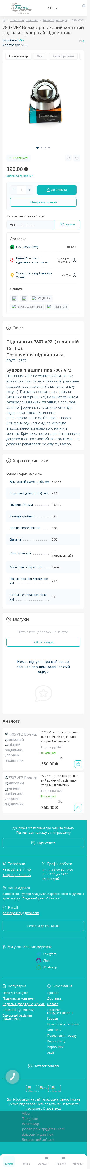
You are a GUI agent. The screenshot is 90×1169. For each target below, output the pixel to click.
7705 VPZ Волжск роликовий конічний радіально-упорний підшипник (60, 736)
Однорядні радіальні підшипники (18, 1017)
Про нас (53, 993)
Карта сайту (56, 1041)
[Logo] (21, 8)
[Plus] (29, 189)
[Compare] (6, 746)
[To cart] (78, 764)
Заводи (52, 1018)
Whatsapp (50, 967)
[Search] (74, 8)
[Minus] (13, 189)
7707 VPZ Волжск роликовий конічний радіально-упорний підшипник (60, 780)
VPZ (21, 40)
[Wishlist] (6, 740)
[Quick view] (6, 734)
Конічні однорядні (55, 20)
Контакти (54, 1030)
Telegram (49, 954)
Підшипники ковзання (19, 998)
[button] (37, 148)
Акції (50, 1052)
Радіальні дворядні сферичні (24, 1004)
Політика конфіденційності (60, 1011)
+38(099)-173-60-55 (17, 875)
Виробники (55, 1047)
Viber (46, 960)
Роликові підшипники (24, 20)
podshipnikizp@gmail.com (21, 913)
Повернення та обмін (63, 1024)
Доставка (54, 998)
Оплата (52, 1004)
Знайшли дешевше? (19, 176)
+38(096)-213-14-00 (17, 869)
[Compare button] (76, 158)
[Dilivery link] (74, 260)
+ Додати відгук (43, 642)
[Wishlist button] (68, 158)
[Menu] (5, 7)
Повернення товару (62, 1035)
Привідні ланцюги (15, 993)
